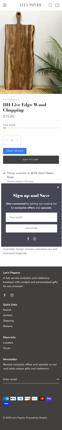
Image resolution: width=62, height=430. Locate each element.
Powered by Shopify (36, 417)
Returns (7, 326)
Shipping (8, 320)
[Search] (50, 5)
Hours (6, 348)
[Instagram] (34, 238)
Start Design (14, 151)
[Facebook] (28, 238)
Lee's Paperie (11, 99)
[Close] (58, 187)
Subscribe (31, 228)
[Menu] (5, 5)
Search (7, 310)
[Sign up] (57, 379)
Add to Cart (31, 159)
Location (8, 342)
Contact (7, 315)
